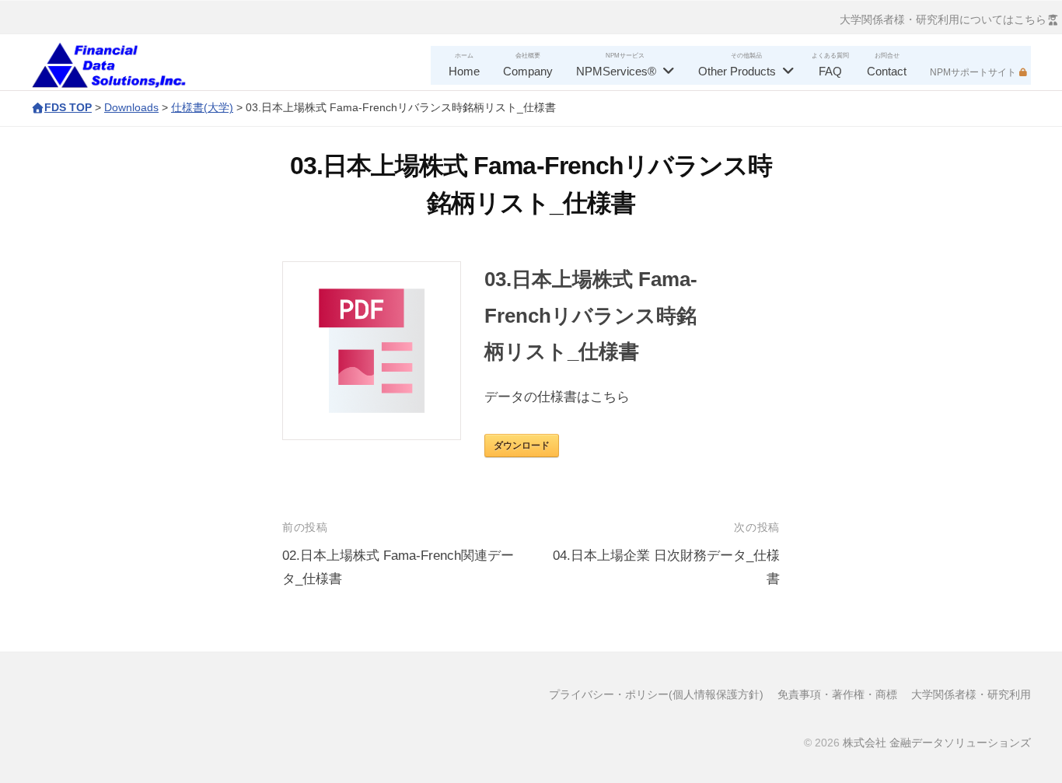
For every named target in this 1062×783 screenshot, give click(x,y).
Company (528, 71)
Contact (887, 71)
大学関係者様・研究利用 (971, 694)
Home (464, 71)
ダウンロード (522, 445)
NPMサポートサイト (973, 72)
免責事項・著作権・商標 (837, 694)
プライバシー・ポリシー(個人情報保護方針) (656, 694)
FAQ (830, 71)
